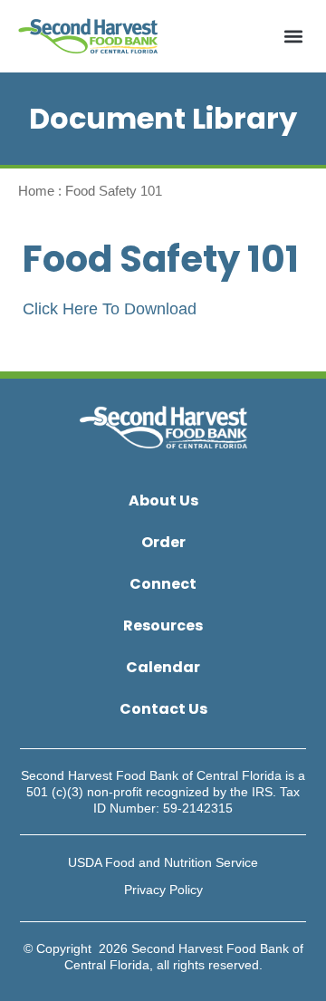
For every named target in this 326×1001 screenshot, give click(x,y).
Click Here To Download (110, 309)
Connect (163, 583)
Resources (163, 625)
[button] (293, 37)
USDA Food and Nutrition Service (163, 862)
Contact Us (163, 708)
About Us (163, 500)
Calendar (163, 667)
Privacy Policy (163, 889)
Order (163, 542)
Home (36, 190)
